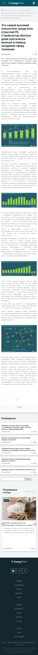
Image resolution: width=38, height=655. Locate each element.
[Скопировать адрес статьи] (17, 399)
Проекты (19, 617)
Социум (19, 621)
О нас (19, 628)
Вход (19, 633)
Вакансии (19, 593)
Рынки (6, 500)
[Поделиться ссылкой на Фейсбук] (11, 399)
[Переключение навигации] (4, 3)
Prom (17, 3)
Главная (19, 581)
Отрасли (19, 605)
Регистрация (19, 637)
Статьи (19, 589)
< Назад (19, 407)
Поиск (28, 479)
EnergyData (19, 585)
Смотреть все (30, 491)
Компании (19, 609)
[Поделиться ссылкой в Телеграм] (4, 399)
